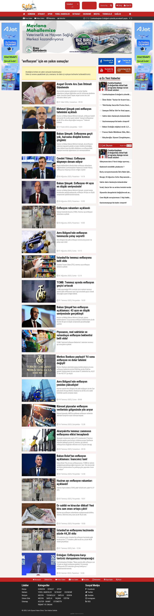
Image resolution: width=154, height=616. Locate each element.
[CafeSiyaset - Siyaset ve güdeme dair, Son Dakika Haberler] (29, 11)
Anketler (62, 18)
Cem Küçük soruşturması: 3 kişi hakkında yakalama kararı (116, 197)
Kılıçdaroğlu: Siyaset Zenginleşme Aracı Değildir (116, 137)
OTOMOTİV (57, 601)
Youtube (90, 595)
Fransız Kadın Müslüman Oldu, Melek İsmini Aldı (116, 132)
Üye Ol (128, 5)
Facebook (91, 589)
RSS (89, 601)
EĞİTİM (66, 598)
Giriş (120, 5)
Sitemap (25, 601)
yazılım (72, 613)
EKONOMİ (87, 14)
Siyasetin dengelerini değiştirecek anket (116, 192)
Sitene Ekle (26, 598)
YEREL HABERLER (62, 14)
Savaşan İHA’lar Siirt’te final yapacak (115, 110)
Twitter (90, 592)
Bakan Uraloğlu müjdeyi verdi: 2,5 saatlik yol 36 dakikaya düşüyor (116, 126)
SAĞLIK (118, 14)
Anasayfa (37, 580)
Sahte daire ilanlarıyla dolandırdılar (115, 116)
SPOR (50, 14)
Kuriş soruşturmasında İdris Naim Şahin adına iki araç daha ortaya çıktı (116, 172)
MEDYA (97, 14)
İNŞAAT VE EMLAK (45, 604)
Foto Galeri (28, 18)
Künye (24, 589)
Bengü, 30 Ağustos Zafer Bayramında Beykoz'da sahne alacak (116, 177)
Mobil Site (48, 580)
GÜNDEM (31, 14)
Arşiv (119, 580)
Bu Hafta (129, 145)
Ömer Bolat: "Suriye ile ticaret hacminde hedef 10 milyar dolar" (111, 18)
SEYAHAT (76, 14)
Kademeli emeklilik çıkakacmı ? (112, 167)
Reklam (24, 592)
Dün (125, 145)
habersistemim (79, 613)
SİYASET (41, 14)
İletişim (24, 595)
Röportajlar (109, 580)
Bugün (122, 145)
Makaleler (51, 18)
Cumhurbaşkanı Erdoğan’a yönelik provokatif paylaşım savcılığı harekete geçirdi (116, 94)
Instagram (91, 598)
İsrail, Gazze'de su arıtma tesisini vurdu (115, 187)
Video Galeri (40, 18)
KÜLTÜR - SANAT (44, 601)
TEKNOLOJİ (107, 14)
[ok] (111, 5)
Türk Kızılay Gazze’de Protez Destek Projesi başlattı (116, 105)
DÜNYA (69, 595)
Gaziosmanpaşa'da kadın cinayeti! (114, 121)
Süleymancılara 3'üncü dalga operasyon (115, 161)
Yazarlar (86, 580)
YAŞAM (58, 598)
